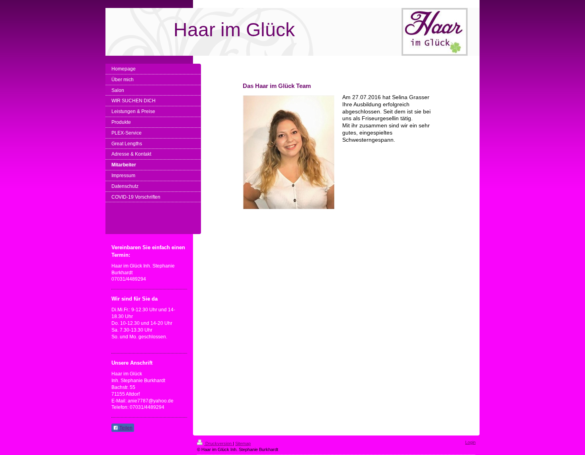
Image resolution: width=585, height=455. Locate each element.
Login (470, 442)
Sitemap (243, 443)
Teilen (125, 428)
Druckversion (218, 443)
